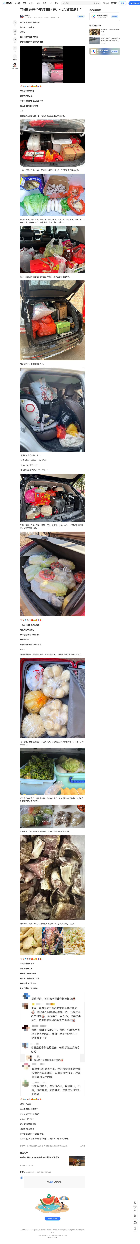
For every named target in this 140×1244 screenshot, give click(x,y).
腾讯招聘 (60, 1230)
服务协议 (37, 1230)
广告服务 (55, 1230)
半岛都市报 (23, 1165)
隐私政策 (43, 1230)
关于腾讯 (22, 1230)
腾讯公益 (66, 1230)
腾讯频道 (78, 1230)
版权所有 (55, 1238)
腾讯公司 (50, 1238)
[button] (114, 16)
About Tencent (30, 1230)
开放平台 (49, 1230)
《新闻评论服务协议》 (46, 1172)
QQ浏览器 (72, 1230)
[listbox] (52, 1159)
